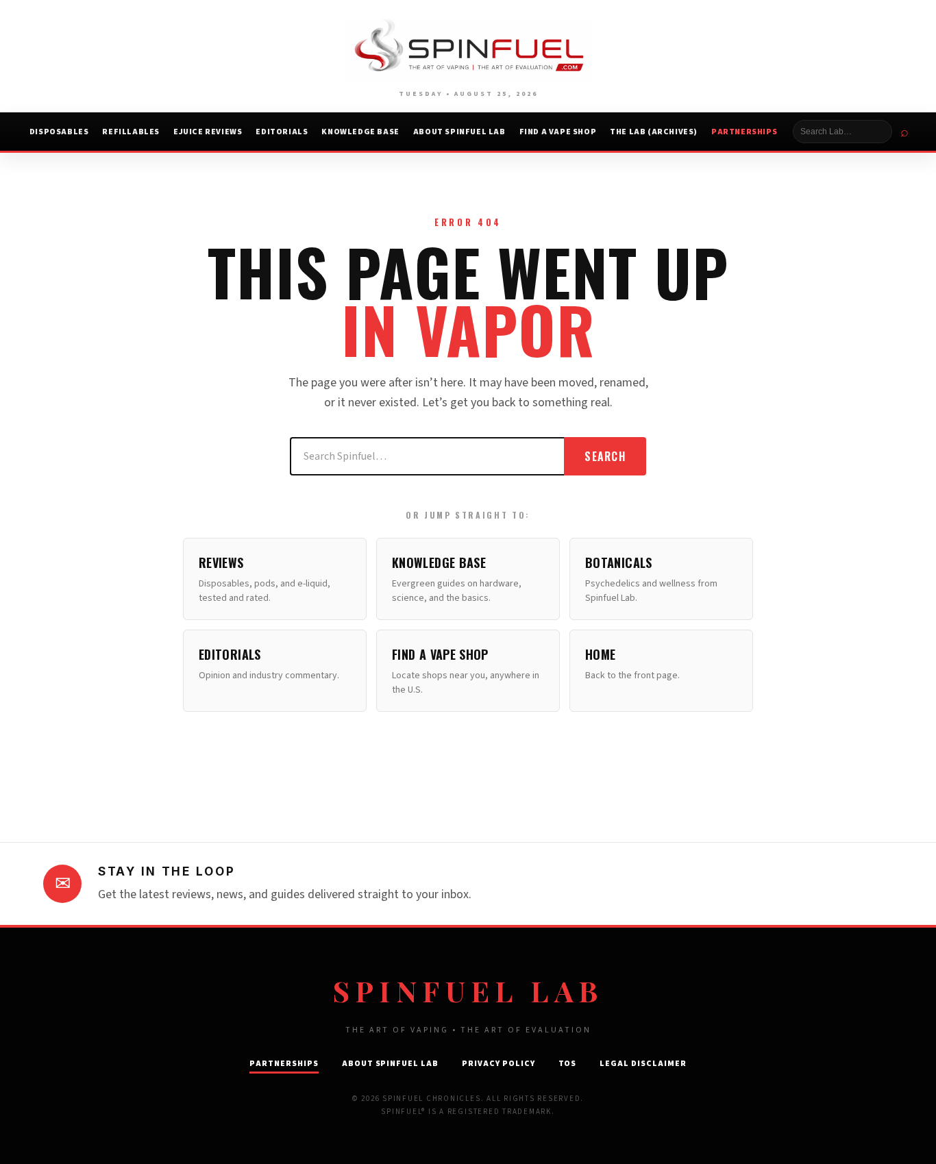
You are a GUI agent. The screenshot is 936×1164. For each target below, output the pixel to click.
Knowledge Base (360, 132)
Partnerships (744, 132)
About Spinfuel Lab (459, 132)
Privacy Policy (498, 1063)
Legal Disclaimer (643, 1063)
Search (605, 456)
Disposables (59, 132)
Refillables (131, 132)
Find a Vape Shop (558, 132)
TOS (567, 1063)
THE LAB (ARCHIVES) (654, 132)
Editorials (282, 132)
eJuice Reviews (207, 132)
